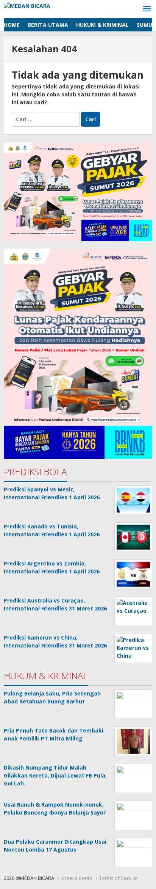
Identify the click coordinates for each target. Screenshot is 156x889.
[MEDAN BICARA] (27, 5)
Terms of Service (118, 878)
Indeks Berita (77, 878)
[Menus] (147, 9)
